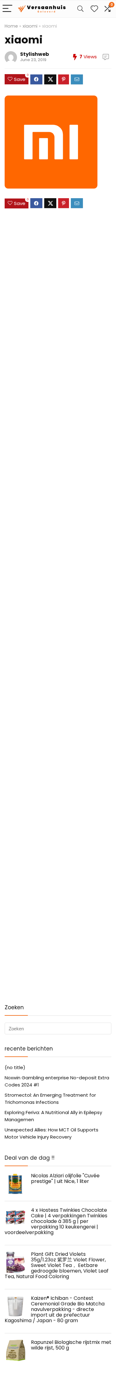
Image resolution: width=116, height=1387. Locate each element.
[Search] (80, 9)
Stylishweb (34, 54)
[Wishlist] (94, 9)
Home (11, 26)
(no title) (15, 1067)
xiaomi (30, 26)
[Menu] (7, 9)
